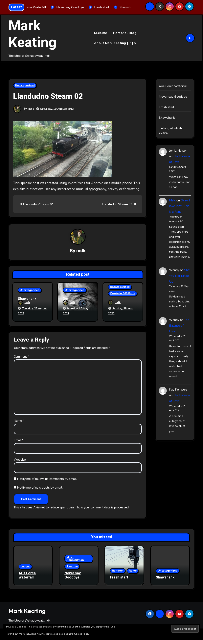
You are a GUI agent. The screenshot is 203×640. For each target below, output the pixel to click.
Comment (21, 356)
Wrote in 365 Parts (122, 293)
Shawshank (27, 298)
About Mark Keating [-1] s (115, 43)
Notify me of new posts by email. (40, 487)
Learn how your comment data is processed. (99, 507)
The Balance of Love (179, 326)
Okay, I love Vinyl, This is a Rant (179, 206)
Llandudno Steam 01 (38, 204)
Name (19, 421)
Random (72, 566)
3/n (65, 298)
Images (25, 566)
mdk (31, 109)
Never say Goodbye (173, 96)
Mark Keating (32, 34)
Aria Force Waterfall (173, 86)
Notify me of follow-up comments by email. (47, 479)
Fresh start (166, 107)
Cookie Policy (81, 633)
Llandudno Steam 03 (117, 204)
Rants (133, 571)
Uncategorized (25, 85)
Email (18, 440)
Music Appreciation (75, 558)
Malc (172, 200)
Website (20, 459)
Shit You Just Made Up (179, 276)
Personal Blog (125, 33)
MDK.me (100, 33)
